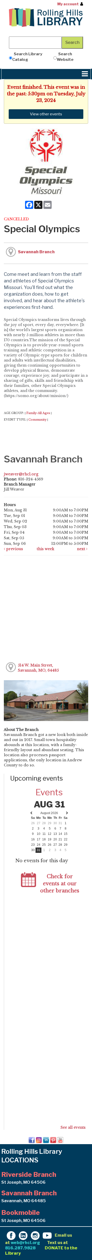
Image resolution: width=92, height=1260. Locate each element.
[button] (85, 74)
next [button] (81, 549)
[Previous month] (31, 813)
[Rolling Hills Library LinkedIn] (23, 1235)
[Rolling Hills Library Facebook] (11, 1235)
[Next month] (67, 813)
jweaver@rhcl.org (21, 474)
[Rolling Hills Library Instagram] (35, 1235)
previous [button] (14, 549)
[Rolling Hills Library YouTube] (47, 1235)
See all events (73, 1127)
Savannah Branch (36, 251)
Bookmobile (20, 1212)
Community (37, 419)
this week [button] (45, 549)
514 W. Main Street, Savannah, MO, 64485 (38, 668)
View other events (46, 114)
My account (68, 4)
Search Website (65, 56)
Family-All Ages (38, 413)
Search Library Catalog (27, 56)
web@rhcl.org (25, 1242)
